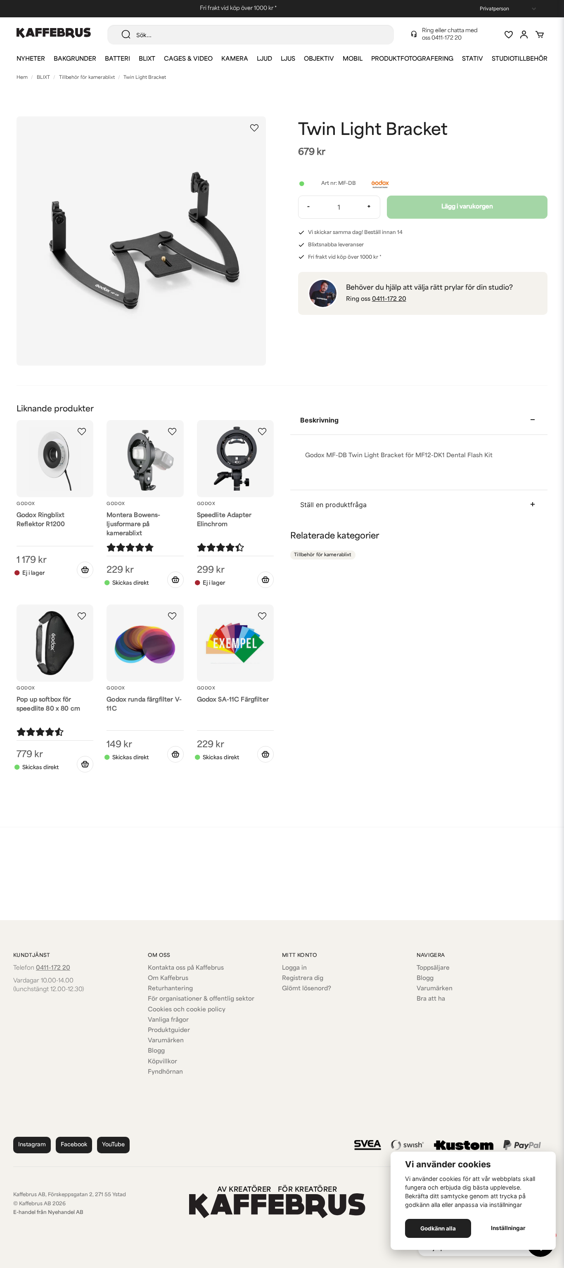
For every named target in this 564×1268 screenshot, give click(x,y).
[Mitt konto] (524, 34)
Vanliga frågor (168, 1020)
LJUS (288, 59)
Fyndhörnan (165, 1072)
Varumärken (166, 1041)
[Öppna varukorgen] (539, 34)
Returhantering (170, 989)
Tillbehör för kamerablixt (87, 78)
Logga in (294, 968)
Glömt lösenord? (306, 989)
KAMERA (234, 59)
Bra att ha (431, 999)
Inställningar (508, 1228)
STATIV (472, 59)
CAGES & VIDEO (188, 59)
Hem (22, 78)
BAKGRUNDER (75, 59)
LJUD (264, 59)
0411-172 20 (446, 38)
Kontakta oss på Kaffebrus (186, 968)
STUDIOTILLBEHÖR (519, 59)
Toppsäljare (433, 968)
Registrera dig (302, 978)
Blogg (156, 1051)
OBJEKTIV (319, 59)
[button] (254, 127)
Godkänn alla (438, 1228)
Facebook (74, 1145)
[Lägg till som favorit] (508, 34)
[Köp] (175, 579)
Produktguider (169, 1030)
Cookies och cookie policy (186, 1010)
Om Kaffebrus (168, 978)
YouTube (113, 1145)
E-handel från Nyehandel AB (48, 1212)
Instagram (32, 1145)
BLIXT (147, 59)
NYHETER (31, 59)
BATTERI (117, 59)
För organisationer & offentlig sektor (201, 999)
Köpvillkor (162, 1062)
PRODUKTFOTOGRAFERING (412, 59)
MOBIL (353, 59)
